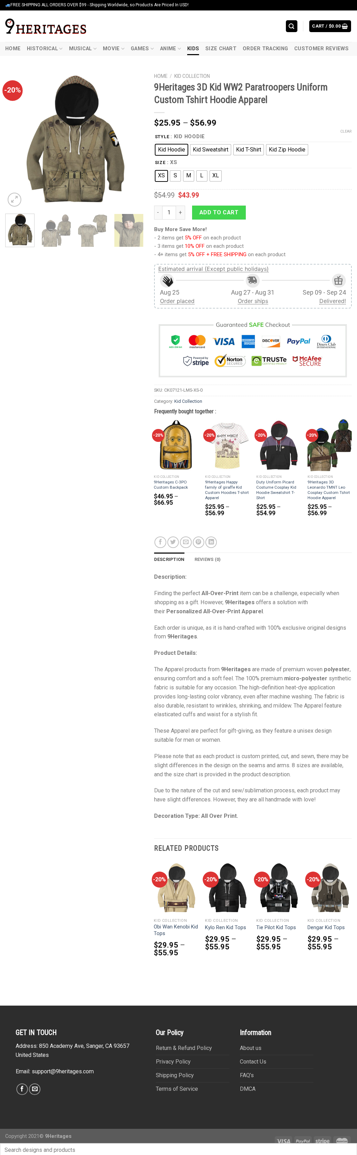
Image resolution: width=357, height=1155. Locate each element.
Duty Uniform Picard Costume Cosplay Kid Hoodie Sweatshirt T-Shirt (276, 490)
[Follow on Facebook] (22, 1089)
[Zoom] (14, 199)
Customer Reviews (321, 49)
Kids (193, 49)
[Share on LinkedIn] (211, 542)
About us (250, 1048)
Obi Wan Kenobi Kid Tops (176, 930)
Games (140, 49)
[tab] (169, 560)
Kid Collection (192, 76)
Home (13, 49)
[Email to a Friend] (185, 542)
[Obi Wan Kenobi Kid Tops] (176, 887)
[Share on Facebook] (160, 542)
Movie (111, 49)
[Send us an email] (34, 1089)
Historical (42, 49)
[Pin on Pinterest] (198, 542)
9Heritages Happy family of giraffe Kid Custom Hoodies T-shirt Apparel (227, 490)
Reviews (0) (208, 559)
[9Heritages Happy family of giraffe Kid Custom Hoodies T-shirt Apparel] (227, 445)
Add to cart (218, 212)
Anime (168, 49)
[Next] (132, 139)
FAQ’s (247, 1075)
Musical (80, 49)
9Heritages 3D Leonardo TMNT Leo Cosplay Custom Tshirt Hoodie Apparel (328, 490)
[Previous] (16, 139)
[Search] (292, 26)
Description (169, 559)
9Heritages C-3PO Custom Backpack (171, 485)
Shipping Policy (175, 1075)
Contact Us (253, 1061)
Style (162, 136)
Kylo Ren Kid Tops (225, 928)
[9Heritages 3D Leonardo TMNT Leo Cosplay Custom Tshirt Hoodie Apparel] (329, 445)
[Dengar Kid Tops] (329, 887)
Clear (346, 131)
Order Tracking (265, 49)
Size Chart (220, 49)
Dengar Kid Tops (326, 928)
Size (160, 162)
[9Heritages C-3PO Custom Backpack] (176, 445)
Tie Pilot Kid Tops (276, 928)
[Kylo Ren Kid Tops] (227, 887)
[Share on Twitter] (173, 542)
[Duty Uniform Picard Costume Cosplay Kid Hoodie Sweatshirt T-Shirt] (278, 445)
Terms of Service (177, 1089)
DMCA (248, 1089)
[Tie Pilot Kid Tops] (278, 887)
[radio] (171, 150)
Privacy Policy (173, 1061)
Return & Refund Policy (184, 1048)
